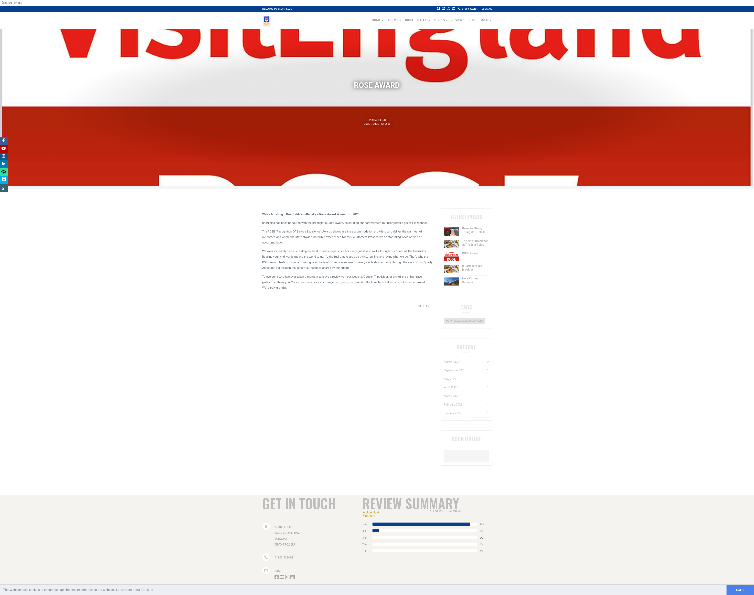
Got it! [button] (740, 589)
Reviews (458, 20)
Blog (473, 20)
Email (488, 8)
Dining (440, 20)
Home (377, 20)
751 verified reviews (445, 511)
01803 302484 (470, 8)
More (485, 20)
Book (409, 20)
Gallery (423, 20)
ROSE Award (470, 253)
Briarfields (379, 120)
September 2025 (466, 370)
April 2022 (466, 387)
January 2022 (466, 413)
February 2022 (466, 404)
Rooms (393, 20)
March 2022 (466, 396)
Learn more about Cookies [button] (134, 589)
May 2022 (466, 379)
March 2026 (466, 362)
